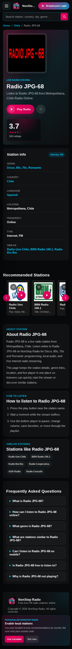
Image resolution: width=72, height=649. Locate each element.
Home (6, 25)
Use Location (14, 639)
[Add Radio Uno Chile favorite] (13, 287)
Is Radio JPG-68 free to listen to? (34, 565)
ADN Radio (14, 471)
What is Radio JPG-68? (27, 501)
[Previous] (6, 297)
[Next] (65, 297)
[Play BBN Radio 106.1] (47, 295)
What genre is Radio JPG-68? (32, 526)
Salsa (17, 312)
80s (18, 167)
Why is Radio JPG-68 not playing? (35, 576)
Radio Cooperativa (39, 464)
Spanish (12, 194)
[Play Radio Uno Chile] (21, 295)
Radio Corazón (34, 471)
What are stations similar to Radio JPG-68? (33, 538)
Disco (11, 167)
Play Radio (24, 109)
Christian (44, 312)
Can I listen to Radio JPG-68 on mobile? (31, 553)
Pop (11, 312)
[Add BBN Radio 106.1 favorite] (39, 287)
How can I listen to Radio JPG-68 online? (32, 513)
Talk (36, 312)
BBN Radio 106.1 (41, 249)
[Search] (64, 16)
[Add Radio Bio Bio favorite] (64, 287)
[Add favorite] (41, 109)
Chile (17, 25)
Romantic (34, 167)
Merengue (27, 312)
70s (24, 167)
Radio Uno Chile (18, 249)
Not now (32, 639)
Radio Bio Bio (15, 464)
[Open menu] (6, 6)
